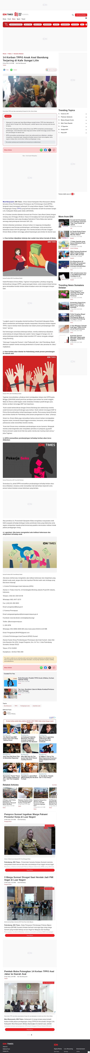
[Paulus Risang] (5, 731)
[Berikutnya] (57, 814)
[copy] (53, 153)
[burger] (86, 18)
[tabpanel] (30, 134)
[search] (73, 15)
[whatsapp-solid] (41, 153)
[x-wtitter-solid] (49, 153)
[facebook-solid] (45, 153)
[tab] (8, 117)
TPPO (37, 212)
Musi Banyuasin (9, 205)
